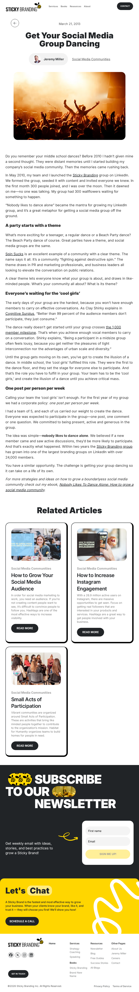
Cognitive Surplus (19, 314)
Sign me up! (108, 854)
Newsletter (97, 948)
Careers (115, 958)
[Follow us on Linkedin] (31, 955)
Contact (115, 962)
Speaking (75, 956)
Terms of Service (122, 986)
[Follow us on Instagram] (24, 955)
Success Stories (99, 962)
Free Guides (97, 958)
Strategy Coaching (75, 950)
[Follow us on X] (17, 955)
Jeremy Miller (118, 953)
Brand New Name (76, 974)
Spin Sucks (14, 254)
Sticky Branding (85, 175)
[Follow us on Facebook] (11, 955)
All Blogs (95, 967)
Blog (93, 953)
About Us (116, 948)
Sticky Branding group (114, 446)
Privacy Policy (102, 986)
